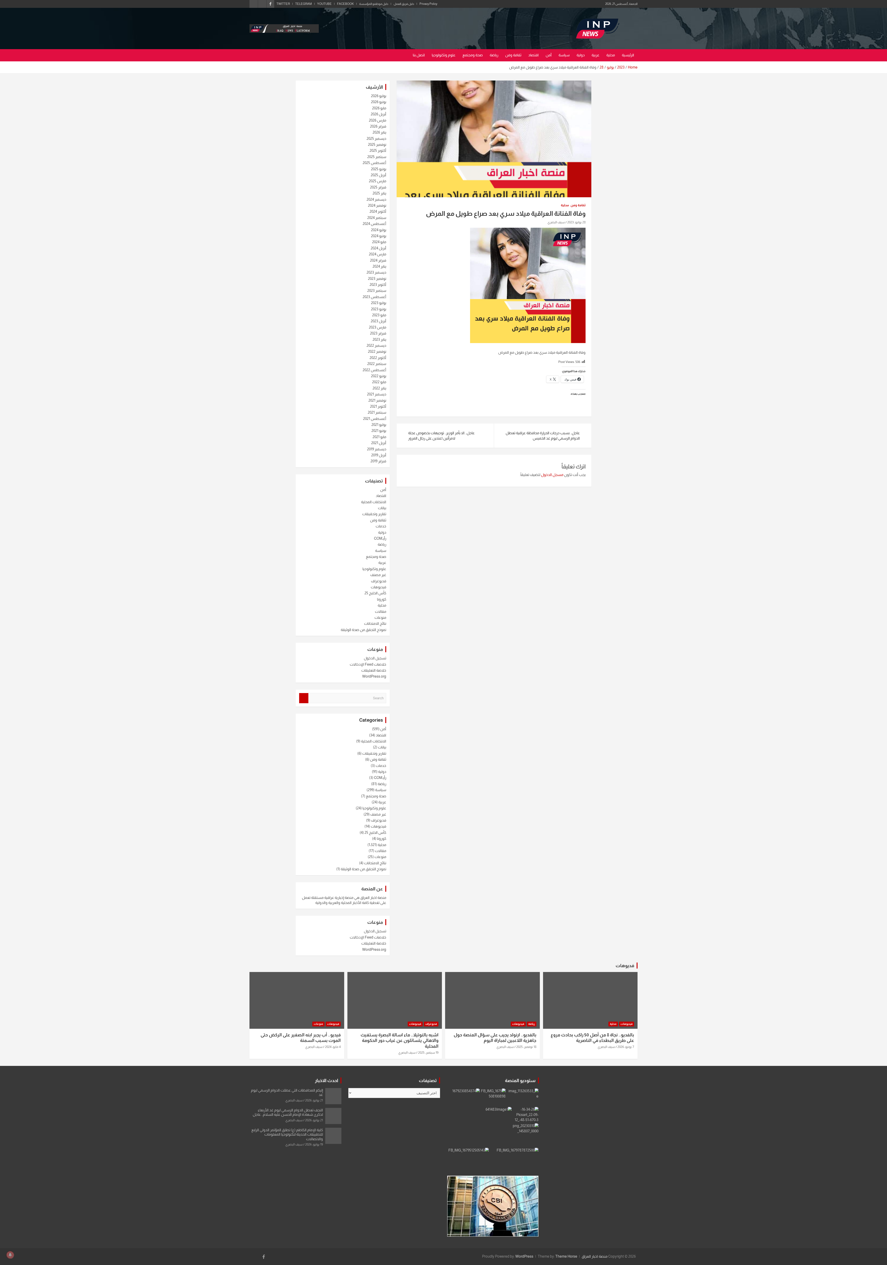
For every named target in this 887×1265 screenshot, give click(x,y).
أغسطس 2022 (374, 370)
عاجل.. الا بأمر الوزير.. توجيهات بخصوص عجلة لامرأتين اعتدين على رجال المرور (441, 435)
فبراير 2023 (378, 333)
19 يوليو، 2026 (314, 1144)
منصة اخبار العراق (595, 1256)
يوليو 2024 (378, 230)
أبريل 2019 (378, 455)
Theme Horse (566, 1256)
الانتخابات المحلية (373, 502)
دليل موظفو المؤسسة (373, 4)
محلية (610, 55)
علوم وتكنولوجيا (444, 55)
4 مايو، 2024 (333, 1047)
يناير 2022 (379, 388)
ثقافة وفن (513, 55)
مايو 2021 (379, 437)
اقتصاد (533, 55)
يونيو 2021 (378, 431)
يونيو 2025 (378, 169)
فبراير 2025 (378, 187)
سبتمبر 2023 (376, 291)
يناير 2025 (379, 193)
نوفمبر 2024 (377, 205)
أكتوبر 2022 (378, 358)
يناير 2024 (379, 266)
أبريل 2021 (378, 443)
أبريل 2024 (378, 248)
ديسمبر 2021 (376, 394)
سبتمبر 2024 (376, 218)
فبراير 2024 (378, 260)
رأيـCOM (380, 538)
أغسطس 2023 (374, 297)
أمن (549, 55)
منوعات (380, 617)
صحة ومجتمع (472, 55)
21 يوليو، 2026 (314, 1100)
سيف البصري (556, 222)
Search (303, 698)
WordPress (524, 1256)
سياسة (564, 55)
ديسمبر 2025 (376, 139)
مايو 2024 (379, 242)
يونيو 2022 (378, 376)
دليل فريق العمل (404, 4)
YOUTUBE (324, 4)
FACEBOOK (345, 4)
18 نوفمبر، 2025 (526, 1047)
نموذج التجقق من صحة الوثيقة (363, 630)
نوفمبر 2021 (377, 400)
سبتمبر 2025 (376, 157)
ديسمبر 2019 (376, 449)
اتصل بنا (419, 55)
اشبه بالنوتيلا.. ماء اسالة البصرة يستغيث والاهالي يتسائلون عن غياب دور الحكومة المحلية (399, 1040)
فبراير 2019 (378, 461)
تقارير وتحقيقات (374, 514)
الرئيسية (628, 55)
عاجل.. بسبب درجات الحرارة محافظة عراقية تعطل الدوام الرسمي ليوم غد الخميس (543, 435)
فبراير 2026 (378, 126)
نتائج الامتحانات (375, 623)
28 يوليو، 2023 (576, 222)
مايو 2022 (379, 382)
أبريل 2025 (378, 175)
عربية (595, 55)
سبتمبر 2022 (376, 364)
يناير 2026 (379, 132)
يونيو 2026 (378, 102)
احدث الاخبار (326, 1080)
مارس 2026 (377, 120)
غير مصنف (378, 575)
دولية (581, 55)
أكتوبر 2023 (378, 285)
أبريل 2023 (378, 321)
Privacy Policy (428, 4)
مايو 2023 (379, 315)
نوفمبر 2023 (377, 279)
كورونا (381, 599)
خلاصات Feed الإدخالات (368, 664)
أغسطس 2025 (374, 163)
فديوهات (625, 965)
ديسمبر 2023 (376, 272)
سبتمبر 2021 (377, 412)
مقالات (380, 611)
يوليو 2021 (378, 425)
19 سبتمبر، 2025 (428, 1052)
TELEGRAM (303, 4)
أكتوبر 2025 (378, 151)
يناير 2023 (379, 339)
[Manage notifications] (10, 1255)
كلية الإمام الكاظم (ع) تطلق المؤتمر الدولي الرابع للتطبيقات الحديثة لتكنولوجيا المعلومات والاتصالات (287, 1134)
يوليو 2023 (378, 303)
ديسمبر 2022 (376, 345)
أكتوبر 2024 (378, 211)
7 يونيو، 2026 (625, 1047)
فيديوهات (378, 587)
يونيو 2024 (378, 236)
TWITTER (283, 4)
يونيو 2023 (378, 309)
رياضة (494, 55)
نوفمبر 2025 (377, 145)
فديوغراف (378, 581)
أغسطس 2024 (374, 224)
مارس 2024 (377, 254)
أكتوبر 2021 (378, 406)
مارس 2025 (377, 181)
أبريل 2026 (378, 114)
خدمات (381, 526)
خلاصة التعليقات (373, 670)
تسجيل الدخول (375, 658)
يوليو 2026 (378, 96)
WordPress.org (374, 676)
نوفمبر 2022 (377, 351)
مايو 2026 (379, 108)
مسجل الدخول (552, 475)
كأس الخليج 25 (375, 593)
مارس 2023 (377, 327)
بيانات (382, 508)
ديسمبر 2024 (376, 199)
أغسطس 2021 (374, 419)
